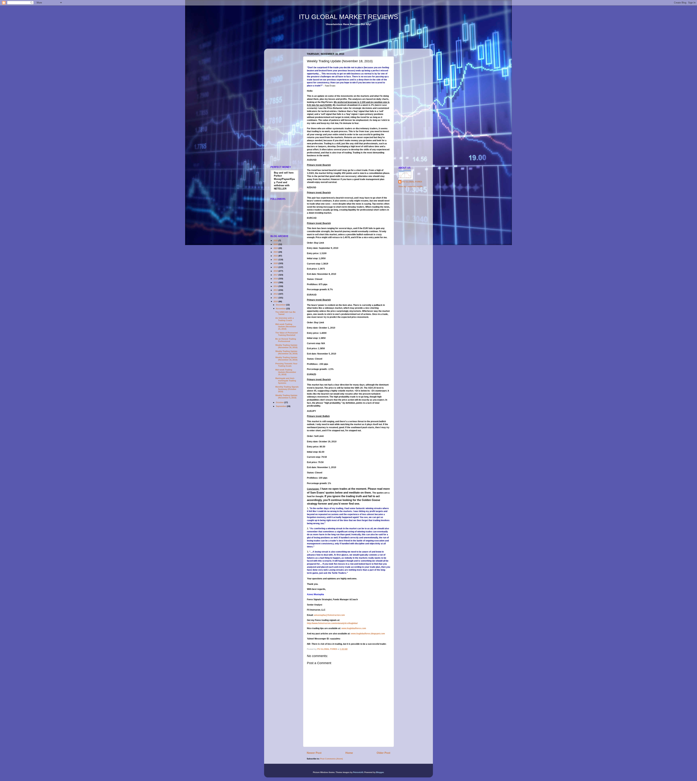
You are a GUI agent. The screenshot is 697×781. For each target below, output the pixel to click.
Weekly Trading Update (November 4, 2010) (286, 396)
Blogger (380, 772)
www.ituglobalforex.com (353, 628)
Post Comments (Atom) (331, 759)
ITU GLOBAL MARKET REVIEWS (348, 17)
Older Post (383, 752)
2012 (276, 294)
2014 (276, 286)
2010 (276, 301)
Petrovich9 (358, 772)
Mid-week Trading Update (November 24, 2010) (285, 326)
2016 (276, 279)
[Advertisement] (334, 40)
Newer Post (314, 752)
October (280, 402)
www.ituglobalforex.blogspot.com (368, 633)
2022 (276, 256)
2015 (276, 282)
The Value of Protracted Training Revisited (286, 334)
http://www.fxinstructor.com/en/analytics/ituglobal (332, 623)
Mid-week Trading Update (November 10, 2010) (285, 372)
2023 (276, 252)
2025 (276, 244)
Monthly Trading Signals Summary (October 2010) (287, 389)
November (281, 308)
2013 (276, 290)
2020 (276, 263)
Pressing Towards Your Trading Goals (286, 364)
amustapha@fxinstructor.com (329, 615)
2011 (276, 298)
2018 (276, 271)
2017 (276, 275)
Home (349, 752)
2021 (276, 259)
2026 (276, 240)
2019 (276, 267)
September (281, 406)
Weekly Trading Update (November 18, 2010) (286, 346)
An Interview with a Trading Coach (284, 319)
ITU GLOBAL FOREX (412, 182)
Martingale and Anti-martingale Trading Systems (285, 380)
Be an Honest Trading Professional (285, 340)
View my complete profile (410, 186)
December (281, 305)
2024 (276, 248)
